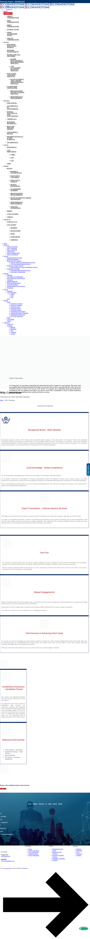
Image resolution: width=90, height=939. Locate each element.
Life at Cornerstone (33, 855)
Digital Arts (25, 868)
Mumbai (78, 849)
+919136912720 (19, 1)
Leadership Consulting (58, 858)
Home (1, 400)
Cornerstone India (7, 868)
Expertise (55, 860)
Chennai (78, 855)
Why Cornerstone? (33, 852)
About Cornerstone (33, 850)
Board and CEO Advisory (56, 853)
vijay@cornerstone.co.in (7, 861)
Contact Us (9, 9)
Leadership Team (33, 854)
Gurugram (79, 854)
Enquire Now (88, 469)
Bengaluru (79, 850)
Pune (77, 852)
